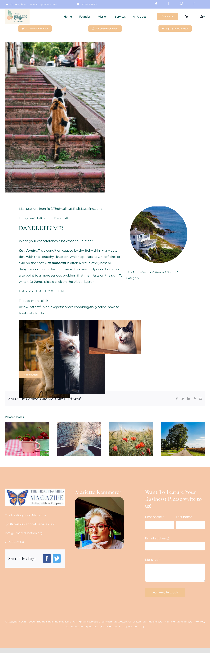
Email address (157, 538)
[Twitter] (57, 558)
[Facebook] (47, 558)
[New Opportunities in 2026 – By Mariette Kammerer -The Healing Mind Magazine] (79, 439)
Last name (184, 517)
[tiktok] (156, 3)
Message (152, 560)
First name (154, 517)
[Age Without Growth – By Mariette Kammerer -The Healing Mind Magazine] (131, 439)
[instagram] (181, 3)
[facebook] (169, 3)
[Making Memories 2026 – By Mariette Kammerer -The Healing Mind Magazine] (27, 439)
